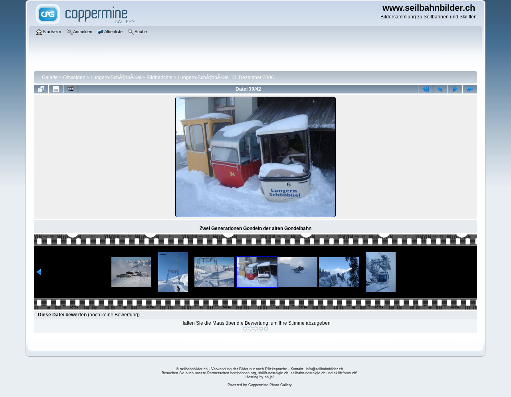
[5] (266, 328)
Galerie (50, 77)
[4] (260, 328)
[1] (245, 328)
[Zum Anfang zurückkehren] (425, 89)
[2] (250, 328)
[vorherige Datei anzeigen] (440, 89)
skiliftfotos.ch (345, 373)
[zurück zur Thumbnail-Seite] (41, 89)
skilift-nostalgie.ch (273, 373)
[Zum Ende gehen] (470, 89)
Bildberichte (159, 77)
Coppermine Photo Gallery (270, 385)
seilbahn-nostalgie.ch (308, 373)
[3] (255, 328)
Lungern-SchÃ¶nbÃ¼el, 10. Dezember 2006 (226, 77)
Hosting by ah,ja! (260, 377)
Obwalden (74, 77)
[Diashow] (70, 89)
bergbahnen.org (243, 373)
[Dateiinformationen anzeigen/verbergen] (56, 89)
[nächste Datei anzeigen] (455, 89)
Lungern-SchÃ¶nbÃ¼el (116, 77)
